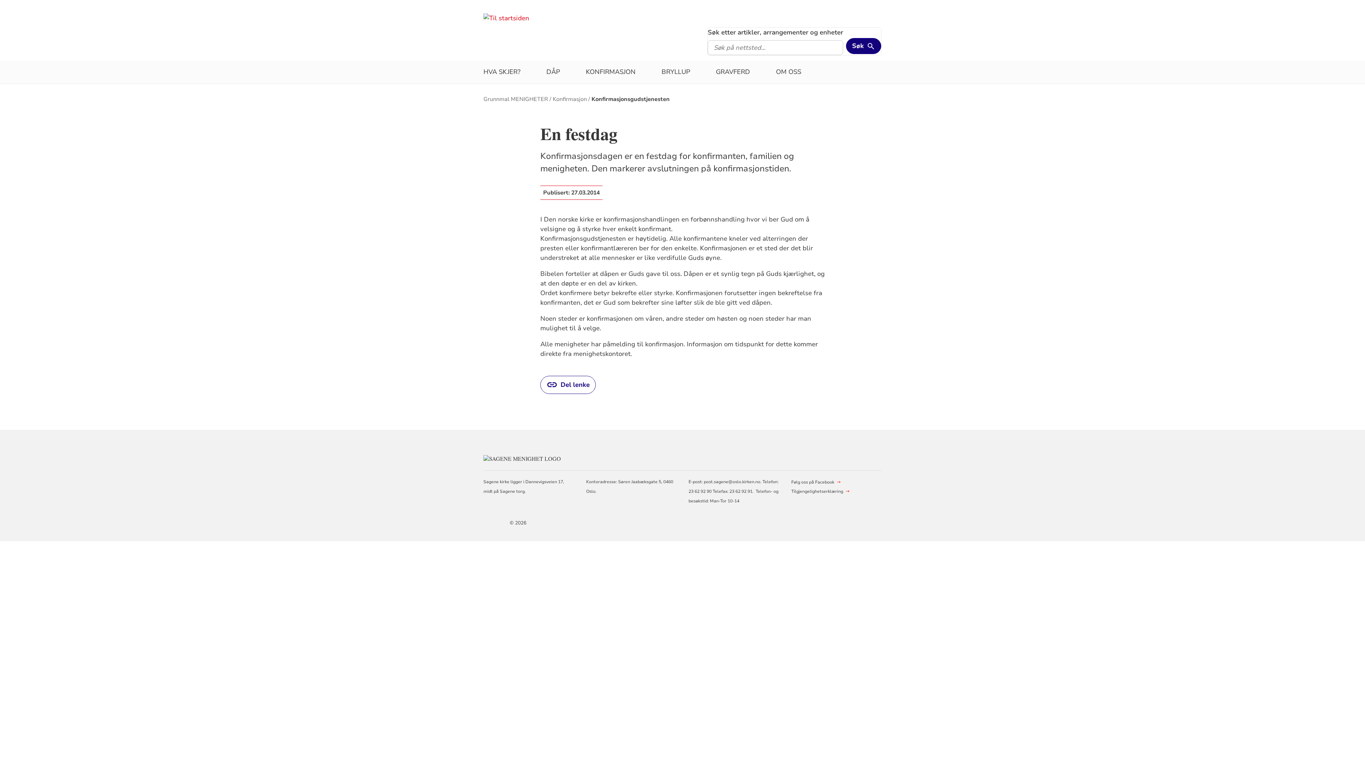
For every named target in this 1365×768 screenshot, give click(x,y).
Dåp (553, 72)
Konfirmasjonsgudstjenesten (631, 99)
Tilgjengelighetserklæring (817, 491)
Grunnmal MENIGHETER (515, 99)
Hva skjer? (501, 72)
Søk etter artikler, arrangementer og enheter (775, 32)
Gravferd (733, 72)
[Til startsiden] (506, 18)
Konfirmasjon (611, 72)
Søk (858, 46)
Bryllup (676, 72)
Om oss (788, 72)
